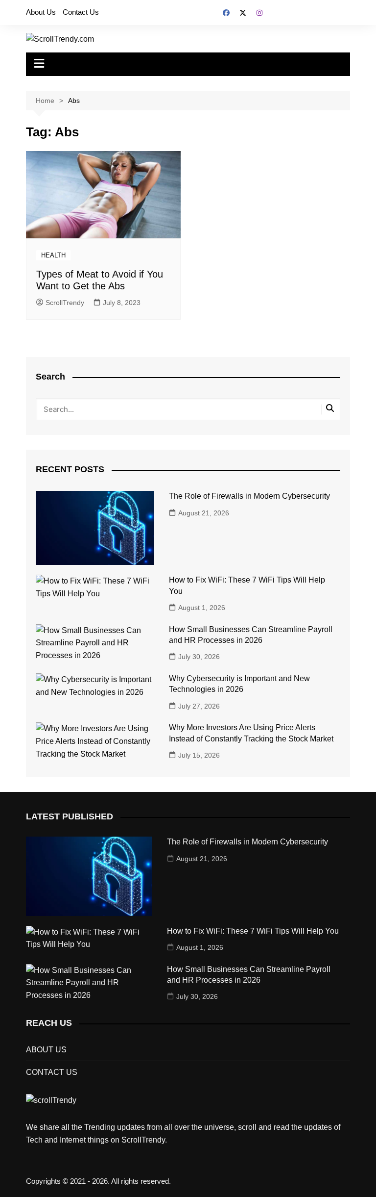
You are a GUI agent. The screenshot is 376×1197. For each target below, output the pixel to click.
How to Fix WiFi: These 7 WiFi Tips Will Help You (253, 931)
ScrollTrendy (65, 302)
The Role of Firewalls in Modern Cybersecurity (249, 496)
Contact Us (81, 12)
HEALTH (53, 255)
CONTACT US (51, 1072)
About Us (41, 12)
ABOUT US (46, 1049)
